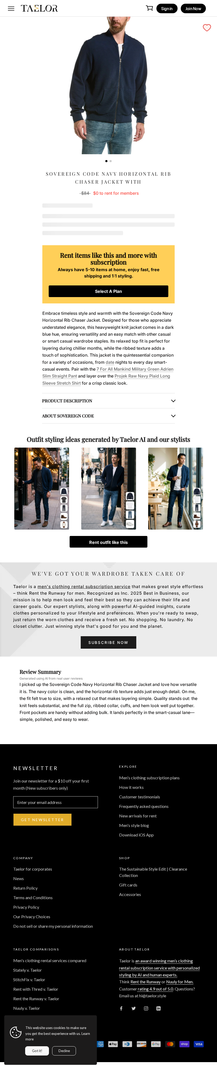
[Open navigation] (11, 8)
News (18, 878)
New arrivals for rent (138, 815)
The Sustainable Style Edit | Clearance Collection (153, 872)
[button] (207, 27)
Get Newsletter (42, 819)
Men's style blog (134, 825)
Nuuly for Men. (179, 981)
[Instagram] (146, 1008)
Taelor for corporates (32, 868)
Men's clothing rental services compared (49, 960)
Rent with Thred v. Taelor (35, 988)
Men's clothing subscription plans (149, 777)
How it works (131, 787)
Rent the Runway (145, 981)
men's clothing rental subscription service (84, 586)
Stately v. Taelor (27, 969)
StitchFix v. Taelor (29, 979)
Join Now (193, 8)
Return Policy (25, 887)
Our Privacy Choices (31, 916)
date (110, 362)
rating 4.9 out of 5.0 (155, 988)
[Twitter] (134, 1008)
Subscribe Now (108, 642)
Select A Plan (108, 291)
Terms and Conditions (33, 897)
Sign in (167, 8)
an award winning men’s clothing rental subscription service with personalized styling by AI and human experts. (159, 967)
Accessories (130, 894)
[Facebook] (121, 1008)
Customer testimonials (139, 796)
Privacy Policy (26, 906)
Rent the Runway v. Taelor (36, 998)
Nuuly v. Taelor (26, 1008)
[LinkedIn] (158, 1008)
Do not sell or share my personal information (53, 926)
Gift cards (128, 884)
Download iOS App (136, 834)
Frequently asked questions (144, 806)
